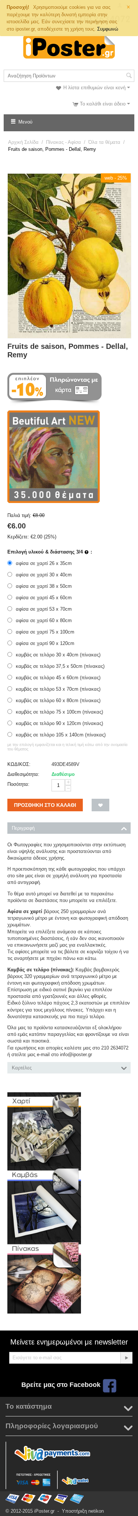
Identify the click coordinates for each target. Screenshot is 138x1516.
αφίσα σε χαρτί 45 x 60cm (43, 597)
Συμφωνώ (107, 29)
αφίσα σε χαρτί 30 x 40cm (43, 574)
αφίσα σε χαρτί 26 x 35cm (43, 563)
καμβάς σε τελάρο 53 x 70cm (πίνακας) (58, 689)
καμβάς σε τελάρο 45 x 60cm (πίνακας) (58, 677)
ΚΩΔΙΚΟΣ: (19, 764)
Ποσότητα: (18, 784)
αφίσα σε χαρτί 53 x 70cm (43, 609)
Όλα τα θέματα (104, 142)
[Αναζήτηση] (128, 76)
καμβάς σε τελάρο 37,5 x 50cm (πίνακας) (60, 666)
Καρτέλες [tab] (22, 1068)
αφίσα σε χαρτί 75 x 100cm (45, 632)
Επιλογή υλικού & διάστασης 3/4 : (49, 552)
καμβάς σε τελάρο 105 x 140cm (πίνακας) (60, 735)
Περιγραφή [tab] (23, 828)
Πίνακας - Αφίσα (63, 142)
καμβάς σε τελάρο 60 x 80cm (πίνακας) (58, 700)
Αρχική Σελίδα (23, 142)
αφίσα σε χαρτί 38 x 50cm (43, 586)
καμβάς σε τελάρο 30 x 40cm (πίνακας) (58, 655)
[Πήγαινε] (126, 1357)
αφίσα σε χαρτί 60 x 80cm (43, 620)
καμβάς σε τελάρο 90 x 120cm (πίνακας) (59, 723)
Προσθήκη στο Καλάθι (45, 805)
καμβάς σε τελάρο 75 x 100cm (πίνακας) (59, 712)
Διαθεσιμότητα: (23, 774)
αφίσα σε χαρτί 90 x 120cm (45, 643)
